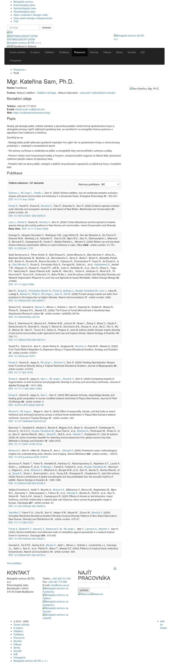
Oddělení (18, 631)
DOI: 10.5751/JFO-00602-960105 (26, 404)
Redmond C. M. (54, 528)
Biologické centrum (23, 1)
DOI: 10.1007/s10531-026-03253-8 (27, 215)
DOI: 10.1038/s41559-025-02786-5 (27, 483)
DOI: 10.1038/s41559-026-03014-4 (27, 339)
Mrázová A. (83, 430)
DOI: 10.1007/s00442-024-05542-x (27, 538)
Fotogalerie (19, 657)
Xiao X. (58, 294)
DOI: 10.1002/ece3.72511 (22, 356)
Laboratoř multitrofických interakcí (97, 92)
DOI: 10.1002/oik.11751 (21, 248)
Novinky (18, 641)
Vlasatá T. (78, 434)
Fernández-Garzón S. (40, 290)
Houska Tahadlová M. (86, 290)
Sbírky (17, 647)
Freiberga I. (47, 466)
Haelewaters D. (102, 264)
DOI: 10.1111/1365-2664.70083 (25, 388)
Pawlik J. (38, 192)
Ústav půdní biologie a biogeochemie (33, 18)
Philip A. (36, 294)
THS (16, 21)
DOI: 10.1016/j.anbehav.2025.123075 (28, 457)
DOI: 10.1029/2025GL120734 (24, 316)
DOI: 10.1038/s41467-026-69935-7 (27, 300)
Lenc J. (12, 222)
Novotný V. (46, 205)
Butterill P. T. (25, 528)
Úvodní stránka (21, 624)
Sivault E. (22, 290)
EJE (16, 654)
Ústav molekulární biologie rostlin (31, 14)
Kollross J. (14, 192)
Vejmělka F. (14, 512)
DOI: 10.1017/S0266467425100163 (27, 421)
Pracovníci (19, 69)
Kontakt (17, 650)
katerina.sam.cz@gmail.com (30, 109)
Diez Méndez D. (20, 264)
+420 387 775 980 (57, 581)
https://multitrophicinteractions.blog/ (31, 112)
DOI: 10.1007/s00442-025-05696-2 (27, 506)
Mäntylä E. (68, 450)
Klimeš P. (22, 222)
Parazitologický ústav (24, 11)
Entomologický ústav (24, 5)
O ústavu (18, 627)
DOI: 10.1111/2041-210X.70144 (25, 444)
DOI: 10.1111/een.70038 (21, 199)
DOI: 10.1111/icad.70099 (35, 228)
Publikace (19, 634)
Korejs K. (13, 205)
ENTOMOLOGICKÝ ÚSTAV (21, 39)
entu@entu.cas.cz (60, 585)
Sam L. (44, 378)
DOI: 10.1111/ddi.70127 (21, 522)
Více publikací (14, 563)
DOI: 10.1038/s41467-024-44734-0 (27, 555)
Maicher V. (104, 528)
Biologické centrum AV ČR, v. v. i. (24, 42)
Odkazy (17, 644)
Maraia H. (25, 294)
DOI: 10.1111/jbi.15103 (21, 372)
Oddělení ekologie (47, 92)
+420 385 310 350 (61, 578)
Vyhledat (46, 27)
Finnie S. (57, 290)
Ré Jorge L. (27, 192)
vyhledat (83, 590)
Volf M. (67, 294)
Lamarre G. (91, 528)
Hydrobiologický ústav (25, 8)
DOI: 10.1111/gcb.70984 (21, 284)
